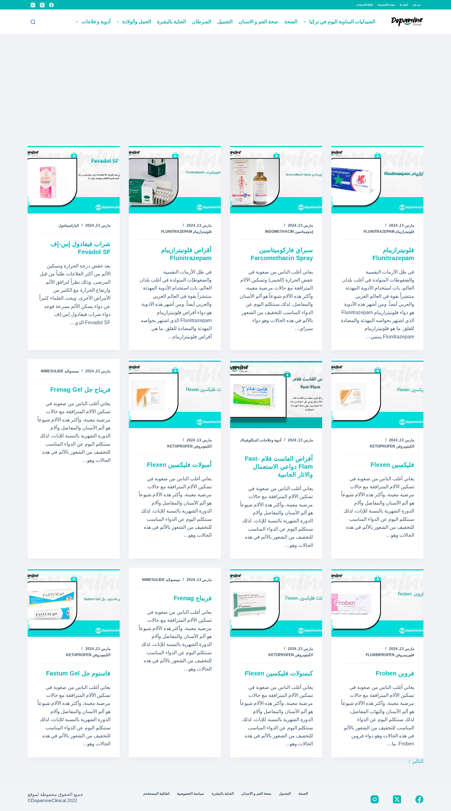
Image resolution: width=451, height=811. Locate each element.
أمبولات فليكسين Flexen (179, 464)
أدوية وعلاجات (96, 21)
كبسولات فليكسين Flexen (279, 673)
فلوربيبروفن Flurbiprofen (390, 655)
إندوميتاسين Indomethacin (289, 231)
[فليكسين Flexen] (377, 393)
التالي (417, 761)
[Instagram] (33, 5)
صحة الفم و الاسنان (258, 21)
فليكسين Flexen (392, 464)
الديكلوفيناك (249, 440)
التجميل (225, 21)
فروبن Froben (395, 673)
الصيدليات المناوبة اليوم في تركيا (342, 21)
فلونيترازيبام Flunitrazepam (389, 231)
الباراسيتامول (68, 225)
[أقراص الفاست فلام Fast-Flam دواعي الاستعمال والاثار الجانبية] (276, 393)
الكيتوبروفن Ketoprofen (392, 446)
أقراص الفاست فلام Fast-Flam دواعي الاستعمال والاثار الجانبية (279, 466)
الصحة (290, 21)
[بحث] (33, 22)
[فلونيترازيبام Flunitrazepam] (377, 178)
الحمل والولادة (136, 21)
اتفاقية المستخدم (364, 4)
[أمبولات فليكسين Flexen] (175, 393)
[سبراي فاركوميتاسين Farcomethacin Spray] (276, 178)
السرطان (201, 21)
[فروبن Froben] (377, 602)
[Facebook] (51, 5)
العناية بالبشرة (171, 21)
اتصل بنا (404, 4)
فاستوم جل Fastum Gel (78, 673)
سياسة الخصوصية (386, 4)
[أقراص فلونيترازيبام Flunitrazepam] (175, 178)
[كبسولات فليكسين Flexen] (276, 602)
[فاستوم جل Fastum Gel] (74, 602)
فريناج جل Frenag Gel (80, 389)
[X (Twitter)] (42, 5)
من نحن (416, 4)
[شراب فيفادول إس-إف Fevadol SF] (74, 178)
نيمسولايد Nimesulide (60, 371)
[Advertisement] (225, 80)
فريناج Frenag (193, 598)
